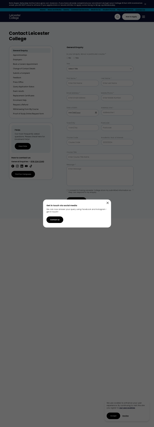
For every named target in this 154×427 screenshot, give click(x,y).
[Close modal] (108, 203)
